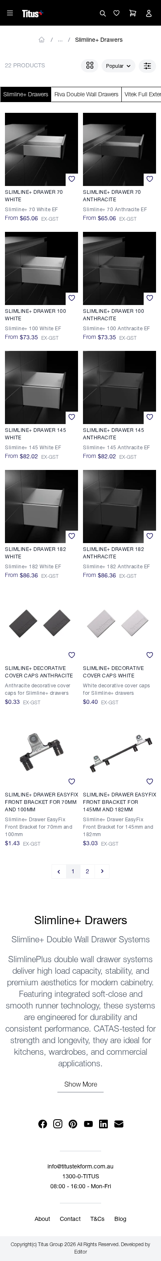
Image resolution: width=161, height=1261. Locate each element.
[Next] (102, 871)
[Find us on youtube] (88, 1124)
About (42, 1220)
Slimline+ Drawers (99, 40)
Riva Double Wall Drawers (86, 95)
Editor (80, 1252)
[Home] (32, 12)
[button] (116, 13)
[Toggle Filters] (147, 66)
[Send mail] (119, 1124)
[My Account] (148, 13)
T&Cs (97, 1220)
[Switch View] (89, 65)
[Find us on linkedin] (103, 1124)
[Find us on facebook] (42, 1124)
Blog (120, 1220)
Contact (70, 1220)
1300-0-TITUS (80, 1177)
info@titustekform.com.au (80, 1167)
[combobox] (118, 66)
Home (41, 39)
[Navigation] (10, 13)
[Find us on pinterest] (73, 1124)
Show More (80, 1085)
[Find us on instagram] (57, 1124)
